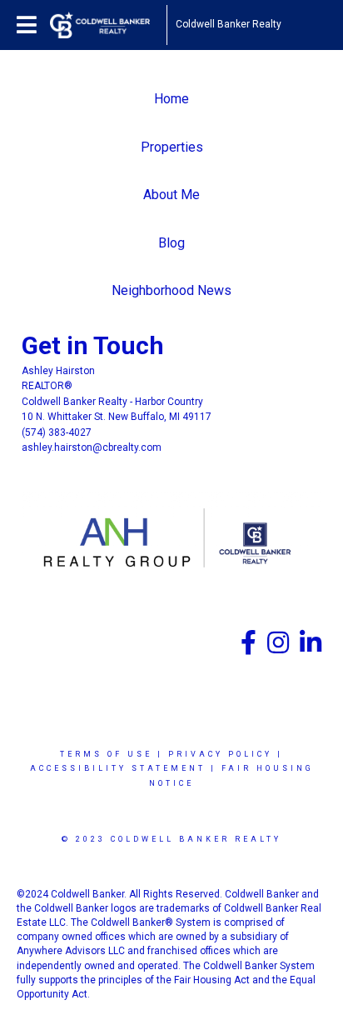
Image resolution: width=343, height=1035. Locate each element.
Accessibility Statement (118, 768)
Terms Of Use (106, 754)
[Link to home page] (108, 25)
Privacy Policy (220, 754)
